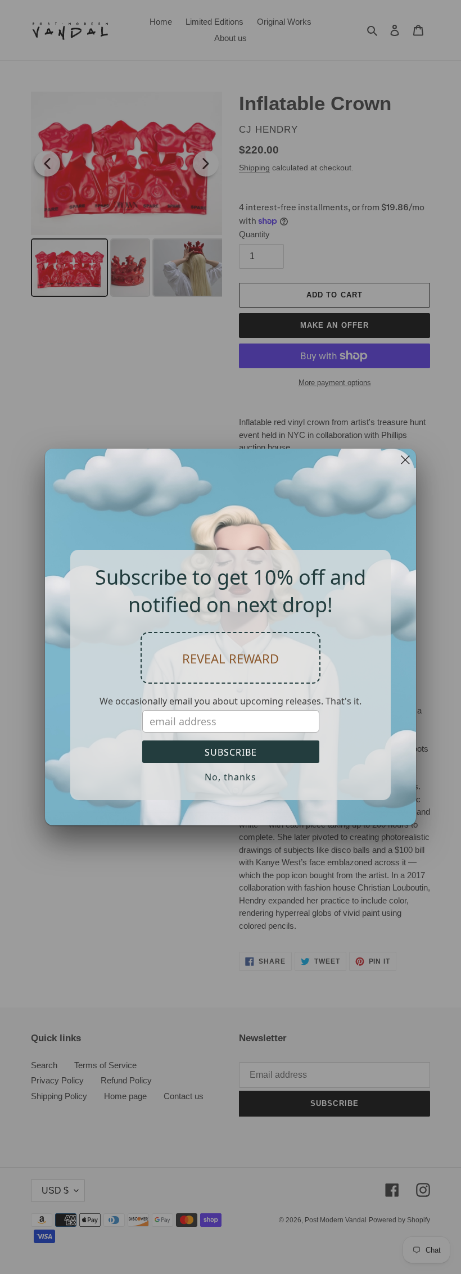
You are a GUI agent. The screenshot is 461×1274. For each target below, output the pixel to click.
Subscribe (231, 752)
